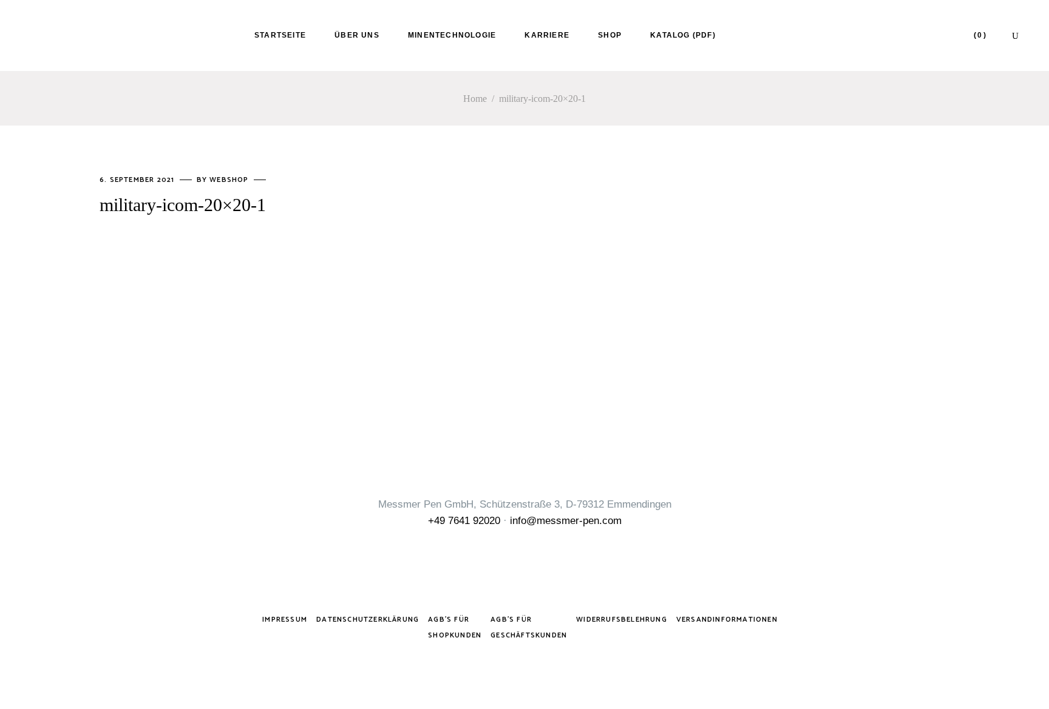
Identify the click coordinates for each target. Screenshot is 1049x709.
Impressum (284, 619)
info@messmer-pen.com (566, 520)
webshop (230, 180)
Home (475, 98)
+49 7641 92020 (464, 520)
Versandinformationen (727, 619)
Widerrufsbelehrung (621, 619)
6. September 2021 (138, 180)
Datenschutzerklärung (367, 619)
